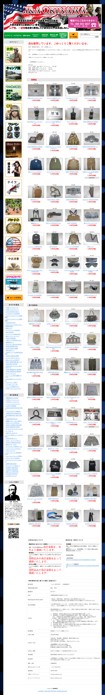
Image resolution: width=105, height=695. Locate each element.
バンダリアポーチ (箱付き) (72, 347)
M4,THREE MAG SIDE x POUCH (35, 373)
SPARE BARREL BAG (72, 199)
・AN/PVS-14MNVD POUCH (13, 442)
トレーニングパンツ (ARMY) (72, 473)
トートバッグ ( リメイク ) (90, 323)
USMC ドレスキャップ (72, 295)
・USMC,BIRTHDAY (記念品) (13, 369)
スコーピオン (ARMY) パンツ (71, 449)
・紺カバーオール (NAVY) (12, 360)
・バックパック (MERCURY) (13, 334)
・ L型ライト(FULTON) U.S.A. (13, 340)
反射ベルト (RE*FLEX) (53, 524)
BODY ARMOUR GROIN (53, 397)
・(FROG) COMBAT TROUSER (13, 425)
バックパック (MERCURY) (35, 246)
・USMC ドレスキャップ (12, 309)
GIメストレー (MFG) (90, 98)
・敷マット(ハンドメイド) (12, 336)
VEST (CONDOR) (72, 223)
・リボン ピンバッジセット (13, 440)
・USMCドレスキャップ (11, 307)
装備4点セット (35, 223)
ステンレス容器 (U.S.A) (53, 98)
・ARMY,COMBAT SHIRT (12, 356)
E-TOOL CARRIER (35, 347)
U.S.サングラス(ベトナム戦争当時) (71, 271)
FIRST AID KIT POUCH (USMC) (53, 348)
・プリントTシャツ (10, 450)
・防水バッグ (8, 328)
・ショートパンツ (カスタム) (13, 448)
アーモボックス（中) (72, 98)
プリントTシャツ (34, 473)
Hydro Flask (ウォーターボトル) (35, 122)
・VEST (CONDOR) (10, 338)
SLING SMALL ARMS (53, 199)
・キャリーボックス (10, 373)
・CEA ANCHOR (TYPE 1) (12, 311)
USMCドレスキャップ (90, 295)
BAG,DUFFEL (53, 246)
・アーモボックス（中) (11, 384)
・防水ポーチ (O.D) (10, 444)
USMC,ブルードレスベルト (34, 98)
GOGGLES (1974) (53, 270)
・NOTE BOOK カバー (11, 438)
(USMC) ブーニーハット (53, 323)
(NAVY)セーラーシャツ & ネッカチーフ (53, 147)
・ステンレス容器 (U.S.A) (12, 386)
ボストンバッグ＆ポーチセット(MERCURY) (35, 271)
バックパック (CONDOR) (72, 246)
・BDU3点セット (9, 350)
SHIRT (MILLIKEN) (53, 498)
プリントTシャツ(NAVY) (90, 473)
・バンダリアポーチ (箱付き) (13, 411)
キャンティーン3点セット (72, 498)
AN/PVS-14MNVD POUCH (34, 448)
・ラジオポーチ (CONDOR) (12, 313)
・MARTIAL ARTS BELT (11, 467)
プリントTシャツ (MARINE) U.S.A (53, 474)
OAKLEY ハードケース (72, 323)
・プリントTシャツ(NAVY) (12, 458)
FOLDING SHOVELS (72, 524)
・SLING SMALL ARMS (11, 348)
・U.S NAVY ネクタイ (11, 476)
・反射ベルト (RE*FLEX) (12, 471)
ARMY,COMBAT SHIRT (72, 172)
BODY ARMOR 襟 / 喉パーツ (90, 146)
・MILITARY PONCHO (11, 364)
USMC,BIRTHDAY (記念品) (34, 146)
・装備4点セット (9, 342)
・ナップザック (9, 431)
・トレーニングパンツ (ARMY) (13, 456)
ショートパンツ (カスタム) (90, 448)
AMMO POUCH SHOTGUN (90, 347)
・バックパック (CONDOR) (12, 330)
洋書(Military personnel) (35, 323)
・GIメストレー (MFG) (11, 382)
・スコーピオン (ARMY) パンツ (13, 446)
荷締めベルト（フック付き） (72, 372)
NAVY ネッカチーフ (34, 422)
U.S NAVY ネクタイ (90, 524)
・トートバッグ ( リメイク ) (12, 404)
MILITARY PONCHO (72, 146)
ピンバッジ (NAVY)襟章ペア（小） (53, 122)
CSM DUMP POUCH (53, 372)
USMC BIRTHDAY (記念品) (90, 121)
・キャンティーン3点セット (12, 465)
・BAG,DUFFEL (9, 332)
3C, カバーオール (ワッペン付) (71, 398)
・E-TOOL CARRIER (10, 406)
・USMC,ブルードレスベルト (13, 388)
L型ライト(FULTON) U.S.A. (53, 223)
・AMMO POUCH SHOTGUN (13, 413)
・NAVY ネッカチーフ (11, 433)
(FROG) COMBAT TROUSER (35, 397)
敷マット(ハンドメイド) (90, 223)
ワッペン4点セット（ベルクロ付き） (53, 423)
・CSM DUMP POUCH (11, 419)
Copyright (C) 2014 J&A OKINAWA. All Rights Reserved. (52, 691)
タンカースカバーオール (53, 172)
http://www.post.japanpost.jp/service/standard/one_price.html (81, 559)
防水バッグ (90, 246)
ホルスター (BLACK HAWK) (90, 199)
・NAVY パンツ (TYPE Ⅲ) (12, 423)
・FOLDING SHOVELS (11, 474)
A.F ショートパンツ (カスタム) (34, 499)
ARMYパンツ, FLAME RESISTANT (91, 172)
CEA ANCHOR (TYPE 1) (53, 295)
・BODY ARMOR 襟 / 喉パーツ (13, 362)
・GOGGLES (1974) (10, 322)
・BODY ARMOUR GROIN (12, 427)
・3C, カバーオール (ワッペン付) (14, 429)
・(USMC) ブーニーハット (12, 400)
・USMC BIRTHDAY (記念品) (13, 371)
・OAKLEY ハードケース (12, 402)
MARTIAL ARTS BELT (90, 498)
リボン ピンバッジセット (90, 422)
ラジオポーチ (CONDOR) (35, 295)
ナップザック (90, 397)
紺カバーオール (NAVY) (34, 172)
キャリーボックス (72, 121)
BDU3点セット (35, 199)
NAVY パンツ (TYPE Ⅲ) (90, 372)
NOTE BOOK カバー (72, 422)
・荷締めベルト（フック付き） (13, 421)
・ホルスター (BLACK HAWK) (13, 344)
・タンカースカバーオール (12, 358)
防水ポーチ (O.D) (53, 448)
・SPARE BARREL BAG (11, 346)
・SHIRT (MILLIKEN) (11, 463)
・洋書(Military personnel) (11, 398)
